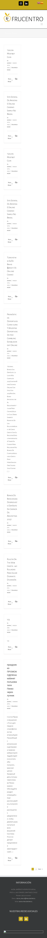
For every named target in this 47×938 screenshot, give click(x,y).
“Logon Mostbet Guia (11, 53)
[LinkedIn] (26, 919)
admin (9, 63)
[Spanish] (41, 3)
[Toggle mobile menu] (42, 24)
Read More (9, 80)
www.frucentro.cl (25, 901)
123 (8, 619)
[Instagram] (21, 919)
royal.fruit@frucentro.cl (26, 898)
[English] (38, 3)
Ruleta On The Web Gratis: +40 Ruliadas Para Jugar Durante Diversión (12, 569)
